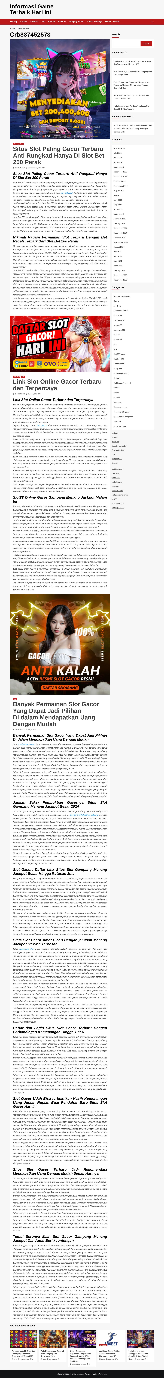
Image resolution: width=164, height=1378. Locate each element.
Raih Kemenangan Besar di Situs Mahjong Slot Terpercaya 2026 (133, 73)
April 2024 (118, 266)
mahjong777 (117, 458)
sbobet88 (118, 339)
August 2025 (119, 190)
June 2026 (118, 158)
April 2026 (118, 162)
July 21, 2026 (82, 1364)
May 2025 (118, 205)
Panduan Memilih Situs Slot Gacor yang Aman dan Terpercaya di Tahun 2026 (132, 62)
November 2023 (120, 280)
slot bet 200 (119, 359)
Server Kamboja (94, 22)
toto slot (117, 421)
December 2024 (120, 228)
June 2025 (118, 200)
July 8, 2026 (111, 1359)
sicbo (116, 344)
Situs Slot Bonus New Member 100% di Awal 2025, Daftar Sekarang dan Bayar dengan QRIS (133, 128)
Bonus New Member (122, 296)
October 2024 (119, 237)
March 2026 (119, 167)
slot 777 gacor (120, 354)
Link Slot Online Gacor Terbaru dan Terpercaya (57, 385)
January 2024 (119, 270)
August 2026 (119, 148)
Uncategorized (18, 144)
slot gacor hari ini (121, 373)
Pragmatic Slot (118, 450)
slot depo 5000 (118, 507)
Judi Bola (34, 22)
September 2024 (121, 242)
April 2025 (118, 209)
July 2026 (117, 153)
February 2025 (120, 219)
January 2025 (119, 223)
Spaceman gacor (120, 407)
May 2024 (118, 261)
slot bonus (116, 477)
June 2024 (118, 256)
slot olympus (117, 482)
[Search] (152, 22)
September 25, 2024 (34, 168)
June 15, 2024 (32, 394)
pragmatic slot (118, 503)
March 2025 (119, 214)
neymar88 (118, 325)
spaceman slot (26, 949)
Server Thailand (112, 22)
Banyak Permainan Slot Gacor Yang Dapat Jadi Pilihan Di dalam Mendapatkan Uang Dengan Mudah (56, 714)
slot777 (117, 388)
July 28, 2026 (53, 1359)
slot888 (117, 397)
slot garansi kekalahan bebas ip (84, 814)
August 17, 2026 (24, 1359)
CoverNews (90, 1374)
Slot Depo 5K (119, 364)
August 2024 (119, 247)
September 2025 (121, 186)
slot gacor (41, 425)
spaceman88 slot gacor (123, 417)
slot (113, 454)
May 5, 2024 (32, 730)
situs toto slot (117, 490)
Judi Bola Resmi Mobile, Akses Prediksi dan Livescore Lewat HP (131, 96)
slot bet (115, 437)
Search (116, 34)
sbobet (117, 335)
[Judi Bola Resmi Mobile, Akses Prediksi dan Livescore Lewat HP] (111, 1339)
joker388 (115, 441)
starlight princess (26, 744)
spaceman (116, 473)
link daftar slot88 (121, 311)
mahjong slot (119, 320)
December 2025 (120, 172)
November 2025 (120, 176)
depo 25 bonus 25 (119, 446)
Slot (43, 22)
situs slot (115, 486)
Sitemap (13, 22)
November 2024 (120, 233)
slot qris (117, 378)
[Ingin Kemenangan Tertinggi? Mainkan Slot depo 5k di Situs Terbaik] (140, 1339)
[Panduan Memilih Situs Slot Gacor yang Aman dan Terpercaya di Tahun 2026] (23, 1339)
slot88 (116, 392)
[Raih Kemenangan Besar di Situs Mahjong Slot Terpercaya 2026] (53, 1339)
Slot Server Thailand (122, 383)
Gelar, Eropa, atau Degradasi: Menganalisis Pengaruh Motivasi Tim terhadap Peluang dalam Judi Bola (131, 85)
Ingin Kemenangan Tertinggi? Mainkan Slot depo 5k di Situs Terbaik (131, 107)
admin (116, 125)
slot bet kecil (66, 193)
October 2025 (119, 181)
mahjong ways (117, 469)
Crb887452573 (20, 168)
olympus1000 (119, 330)
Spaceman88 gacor (121, 412)
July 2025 (117, 195)
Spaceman (118, 402)
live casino (118, 315)
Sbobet (51, 22)
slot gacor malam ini (120, 495)
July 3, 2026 (140, 1359)
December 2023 (120, 275)
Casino (23, 22)
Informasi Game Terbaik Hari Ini (32, 9)
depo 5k (115, 463)
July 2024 (117, 252)
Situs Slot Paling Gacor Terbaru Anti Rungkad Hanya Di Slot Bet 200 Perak (58, 155)
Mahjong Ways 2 (76, 22)
